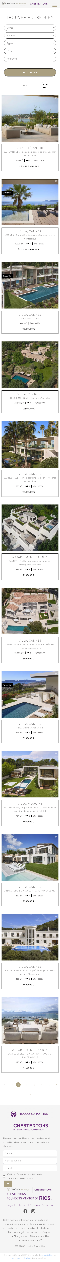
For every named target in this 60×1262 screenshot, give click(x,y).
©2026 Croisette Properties (30, 1246)
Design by (31, 1240)
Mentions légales (17, 1232)
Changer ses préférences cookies (31, 1236)
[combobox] (30, 28)
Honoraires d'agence (41, 1232)
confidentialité (46, 1255)
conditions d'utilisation (21, 1258)
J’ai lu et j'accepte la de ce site (24, 1176)
